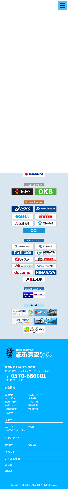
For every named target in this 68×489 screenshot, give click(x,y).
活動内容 (32, 444)
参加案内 (32, 426)
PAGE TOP (60, 468)
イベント (10, 452)
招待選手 (32, 398)
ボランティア (12, 437)
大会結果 (9, 412)
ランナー (10, 420)
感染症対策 (33, 405)
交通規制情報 (11, 401)
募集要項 (9, 444)
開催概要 (9, 394)
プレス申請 (33, 408)
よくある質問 (12, 458)
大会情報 (10, 387)
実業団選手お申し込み (15, 430)
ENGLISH (9, 470)
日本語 (8, 465)
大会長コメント (35, 394)
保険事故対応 (11, 408)
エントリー (10, 426)
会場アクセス (11, 405)
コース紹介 (10, 398)
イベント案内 (34, 401)
